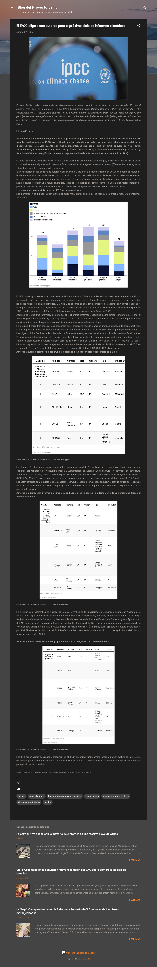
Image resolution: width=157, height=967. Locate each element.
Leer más (135, 860)
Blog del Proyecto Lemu (37, 7)
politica (47, 802)
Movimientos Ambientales (116, 796)
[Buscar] (145, 8)
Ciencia (21, 796)
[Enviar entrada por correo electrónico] (18, 790)
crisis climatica (36, 796)
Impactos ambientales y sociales (64, 796)
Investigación (92, 796)
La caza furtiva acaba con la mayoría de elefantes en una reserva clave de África (67, 834)
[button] (139, 26)
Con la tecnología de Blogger (80, 952)
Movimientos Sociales (29, 802)
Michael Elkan (86, 959)
